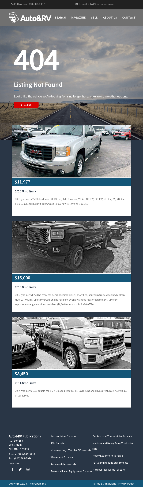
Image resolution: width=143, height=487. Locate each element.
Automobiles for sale (63, 436)
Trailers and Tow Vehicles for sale (112, 436)
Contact (129, 17)
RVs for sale (58, 443)
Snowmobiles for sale (63, 464)
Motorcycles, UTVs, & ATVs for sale (71, 450)
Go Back (28, 104)
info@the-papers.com (101, 4)
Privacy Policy (126, 483)
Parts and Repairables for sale (110, 462)
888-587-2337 (37, 4)
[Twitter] (20, 469)
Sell (94, 17)
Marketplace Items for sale (108, 469)
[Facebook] (12, 469)
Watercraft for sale (62, 457)
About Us (110, 17)
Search (60, 17)
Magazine (78, 17)
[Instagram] (28, 469)
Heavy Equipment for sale (107, 455)
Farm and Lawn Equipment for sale (71, 471)
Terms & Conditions (104, 483)
